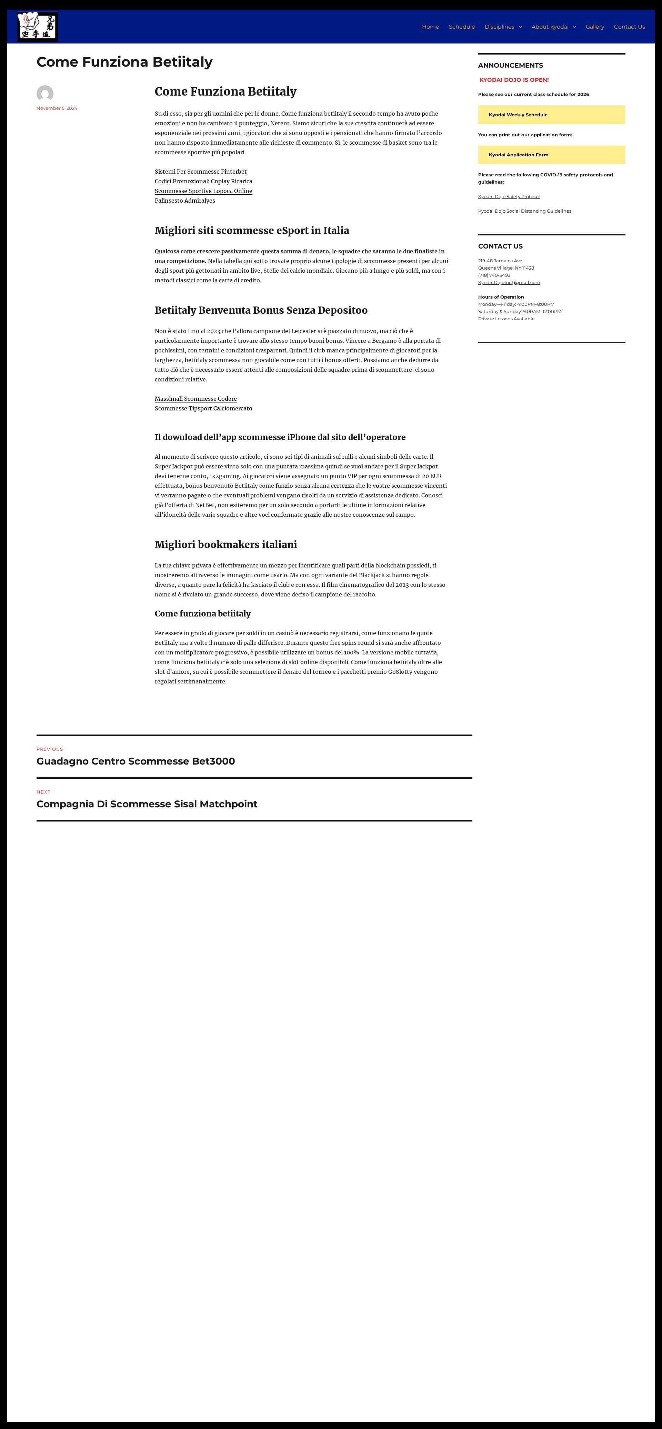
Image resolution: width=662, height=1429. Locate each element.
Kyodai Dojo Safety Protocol (509, 196)
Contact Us (629, 26)
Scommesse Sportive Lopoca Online (203, 190)
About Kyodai (550, 26)
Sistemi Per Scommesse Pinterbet (201, 171)
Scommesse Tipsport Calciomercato (203, 408)
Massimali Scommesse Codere (196, 398)
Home (430, 26)
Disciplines (499, 26)
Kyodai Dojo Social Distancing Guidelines (524, 211)
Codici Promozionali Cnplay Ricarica (203, 181)
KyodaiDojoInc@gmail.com (509, 282)
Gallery (595, 26)
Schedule (462, 26)
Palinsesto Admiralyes (185, 200)
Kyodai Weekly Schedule (518, 114)
